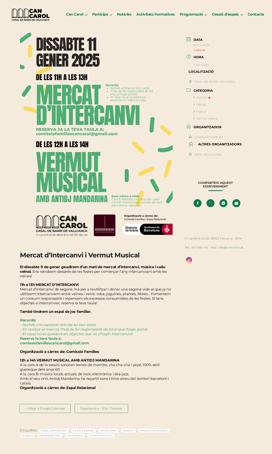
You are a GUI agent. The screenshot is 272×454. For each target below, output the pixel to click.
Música (27, 435)
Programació (191, 14)
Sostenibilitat (50, 435)
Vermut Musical (206, 118)
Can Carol (74, 14)
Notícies (124, 14)
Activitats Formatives (155, 14)
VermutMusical (101, 435)
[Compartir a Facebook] (198, 203)
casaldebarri (83, 430)
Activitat (202, 97)
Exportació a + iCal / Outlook (101, 408)
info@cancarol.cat (230, 247)
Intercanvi (108, 430)
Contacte (256, 14)
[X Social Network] (210, 203)
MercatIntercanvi (154, 430)
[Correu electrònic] (236, 203)
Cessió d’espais (225, 14)
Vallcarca (75, 435)
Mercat (128, 430)
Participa (100, 14)
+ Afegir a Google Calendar (45, 408)
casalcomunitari (53, 430)
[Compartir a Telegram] (223, 203)
